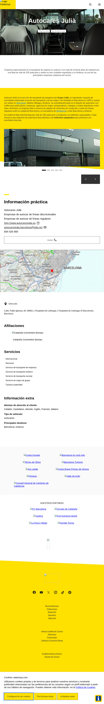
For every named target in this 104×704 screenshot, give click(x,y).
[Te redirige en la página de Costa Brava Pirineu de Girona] (72, 469)
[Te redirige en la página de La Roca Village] (38, 523)
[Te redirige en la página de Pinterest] (69, 592)
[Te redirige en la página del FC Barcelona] (38, 509)
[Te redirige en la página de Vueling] (38, 516)
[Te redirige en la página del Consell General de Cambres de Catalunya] (31, 485)
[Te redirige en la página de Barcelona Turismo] (72, 462)
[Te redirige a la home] (8, 4)
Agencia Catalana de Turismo (52, 631)
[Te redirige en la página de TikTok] (62, 592)
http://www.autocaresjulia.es (20, 223)
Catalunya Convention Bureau (52, 640)
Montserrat (61, 111)
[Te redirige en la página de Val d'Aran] (72, 476)
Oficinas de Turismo (52, 657)
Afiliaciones (52, 634)
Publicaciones (52, 609)
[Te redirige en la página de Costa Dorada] (32, 455)
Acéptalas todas (67, 696)
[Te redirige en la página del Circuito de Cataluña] (66, 509)
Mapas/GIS (52, 612)
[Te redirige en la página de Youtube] (41, 592)
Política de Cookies (85, 687)
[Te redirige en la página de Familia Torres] (66, 523)
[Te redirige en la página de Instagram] (55, 592)
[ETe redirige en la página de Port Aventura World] (66, 516)
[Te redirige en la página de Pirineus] (32, 476)
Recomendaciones (52, 606)
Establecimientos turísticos (52, 654)
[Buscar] (90, 4)
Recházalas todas (45, 696)
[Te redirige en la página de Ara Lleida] (32, 469)
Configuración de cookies (18, 696)
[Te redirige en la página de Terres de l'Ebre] (32, 462)
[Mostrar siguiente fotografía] (95, 179)
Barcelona (21, 103)
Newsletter (52, 615)
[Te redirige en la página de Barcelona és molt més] (72, 455)
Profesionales (52, 637)
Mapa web (52, 618)
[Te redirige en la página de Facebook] (34, 592)
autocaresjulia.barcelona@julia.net (23, 227)
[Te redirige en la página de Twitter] (48, 592)
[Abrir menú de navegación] (99, 4)
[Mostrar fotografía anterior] (86, 179)
